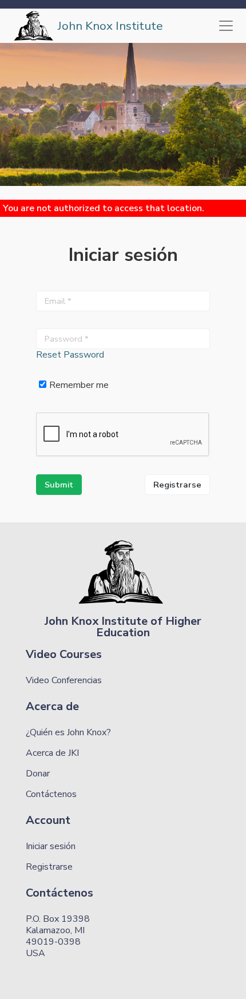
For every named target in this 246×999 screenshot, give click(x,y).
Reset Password (70, 354)
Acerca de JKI (52, 753)
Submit (59, 484)
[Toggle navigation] (226, 26)
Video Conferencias (64, 680)
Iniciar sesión (51, 846)
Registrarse (177, 484)
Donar (38, 773)
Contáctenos (51, 794)
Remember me (79, 385)
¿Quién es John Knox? (68, 732)
